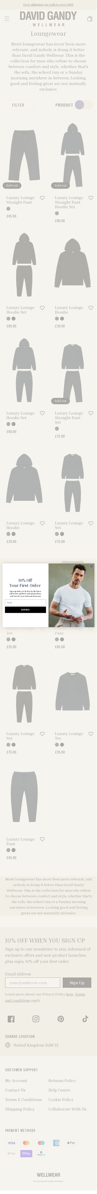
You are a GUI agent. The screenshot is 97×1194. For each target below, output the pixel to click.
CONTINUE (25, 609)
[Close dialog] (91, 567)
